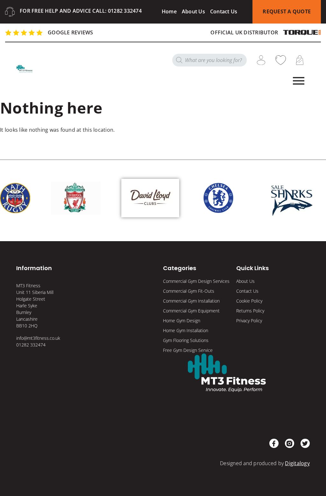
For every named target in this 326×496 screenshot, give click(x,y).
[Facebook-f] (274, 443)
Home (169, 11)
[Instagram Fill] (289, 443)
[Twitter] (305, 443)
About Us (193, 11)
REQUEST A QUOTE (287, 11)
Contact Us (223, 11)
